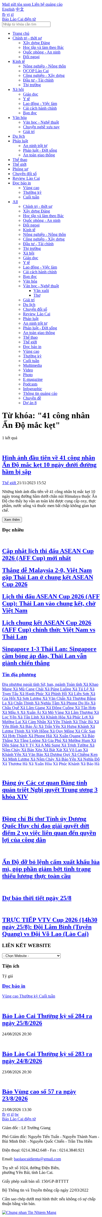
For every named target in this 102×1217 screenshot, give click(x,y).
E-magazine (33, 379)
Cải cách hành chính (40, 108)
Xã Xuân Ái (31, 712)
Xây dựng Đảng (36, 43)
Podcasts (30, 384)
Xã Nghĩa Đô (88, 759)
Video (28, 370)
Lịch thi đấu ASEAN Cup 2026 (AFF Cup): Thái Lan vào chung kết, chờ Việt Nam (51, 603)
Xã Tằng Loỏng (28, 740)
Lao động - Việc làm (40, 103)
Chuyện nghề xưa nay (41, 127)
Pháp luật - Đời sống (40, 150)
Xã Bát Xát (53, 750)
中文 (20, 9)
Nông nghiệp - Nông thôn (44, 66)
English (8, 9)
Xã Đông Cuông (60, 708)
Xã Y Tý (27, 745)
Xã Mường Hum (76, 740)
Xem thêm (12, 520)
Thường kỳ (32, 192)
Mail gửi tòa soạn (17, 4)
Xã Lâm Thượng (79, 712)
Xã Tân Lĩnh (29, 717)
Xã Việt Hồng (37, 731)
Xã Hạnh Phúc (32, 693)
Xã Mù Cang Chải (28, 689)
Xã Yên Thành (60, 722)
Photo (28, 375)
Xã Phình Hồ (56, 693)
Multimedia (32, 365)
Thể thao (20, 159)
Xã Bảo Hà (90, 764)
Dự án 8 (30, 403)
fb (3, 14)
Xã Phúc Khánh (67, 764)
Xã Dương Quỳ (57, 754)
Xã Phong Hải (40, 736)
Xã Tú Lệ (80, 689)
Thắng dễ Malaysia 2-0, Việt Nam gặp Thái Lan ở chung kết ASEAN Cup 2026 (47, 577)
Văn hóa (20, 117)
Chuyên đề (32, 398)
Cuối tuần (31, 197)
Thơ (36, 295)
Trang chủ (21, 33)
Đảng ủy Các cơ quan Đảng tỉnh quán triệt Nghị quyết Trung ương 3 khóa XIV (50, 789)
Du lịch (19, 136)
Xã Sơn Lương (29, 698)
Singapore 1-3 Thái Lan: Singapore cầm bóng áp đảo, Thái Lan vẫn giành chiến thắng (49, 656)
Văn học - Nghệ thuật (41, 122)
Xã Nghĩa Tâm (47, 703)
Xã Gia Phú (52, 740)
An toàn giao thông (39, 155)
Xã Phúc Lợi (77, 717)
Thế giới (19, 164)
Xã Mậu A (11, 712)
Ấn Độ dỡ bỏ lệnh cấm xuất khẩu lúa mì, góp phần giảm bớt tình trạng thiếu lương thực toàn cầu (51, 869)
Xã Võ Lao (73, 750)
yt (8, 14)
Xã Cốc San (85, 731)
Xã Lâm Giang (33, 708)
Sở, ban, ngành (53, 684)
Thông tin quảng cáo (40, 393)
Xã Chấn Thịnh (21, 703)
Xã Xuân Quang (67, 736)
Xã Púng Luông (58, 689)
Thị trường (32, 85)
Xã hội (18, 89)
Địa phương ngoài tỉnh (21, 684)
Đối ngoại (31, 57)
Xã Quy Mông (62, 731)
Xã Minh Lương (16, 759)
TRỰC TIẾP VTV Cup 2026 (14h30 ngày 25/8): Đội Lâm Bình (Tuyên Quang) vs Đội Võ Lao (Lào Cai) (49, 926)
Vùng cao (31, 187)
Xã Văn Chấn (54, 698)
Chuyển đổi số (25, 173)
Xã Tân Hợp (85, 708)
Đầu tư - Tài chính (38, 80)
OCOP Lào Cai (36, 71)
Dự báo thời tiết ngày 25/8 (36, 898)
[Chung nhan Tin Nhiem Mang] (29, 1212)
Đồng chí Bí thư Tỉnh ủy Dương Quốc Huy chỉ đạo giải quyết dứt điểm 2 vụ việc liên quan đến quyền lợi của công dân (49, 829)
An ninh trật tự (35, 145)
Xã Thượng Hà (15, 764)
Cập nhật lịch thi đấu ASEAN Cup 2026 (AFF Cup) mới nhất (48, 554)
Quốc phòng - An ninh (41, 52)
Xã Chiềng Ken (84, 754)
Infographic (32, 389)
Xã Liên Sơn (79, 693)
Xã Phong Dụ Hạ (75, 703)
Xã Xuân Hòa (41, 764)
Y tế (26, 99)
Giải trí (29, 131)
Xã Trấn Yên (49, 726)
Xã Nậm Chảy (42, 759)
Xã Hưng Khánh (75, 726)
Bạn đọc (30, 113)
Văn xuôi (41, 290)
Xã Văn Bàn (33, 754)
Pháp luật (20, 141)
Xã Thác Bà (83, 722)
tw (17, 1114)
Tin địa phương (19, 674)
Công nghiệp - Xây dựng (44, 75)
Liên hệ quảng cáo (47, 4)
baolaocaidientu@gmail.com (37, 1159)
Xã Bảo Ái (28, 726)
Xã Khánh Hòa (53, 717)
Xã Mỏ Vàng (53, 712)
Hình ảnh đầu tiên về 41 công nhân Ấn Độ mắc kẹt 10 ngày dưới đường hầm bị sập (49, 464)
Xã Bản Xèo (32, 750)
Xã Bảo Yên (66, 759)
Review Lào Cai (26, 178)
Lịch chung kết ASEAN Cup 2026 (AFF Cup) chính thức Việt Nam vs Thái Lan (48, 629)
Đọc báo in (22, 183)
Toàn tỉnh (74, 684)
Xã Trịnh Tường (75, 745)
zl (12, 14)
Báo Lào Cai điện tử (19, 19)
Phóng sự (20, 169)
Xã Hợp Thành (15, 736)
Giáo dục (30, 94)
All (15, 201)
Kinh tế (19, 61)
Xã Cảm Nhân (34, 722)
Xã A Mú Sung (48, 745)
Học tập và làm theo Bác (43, 47)
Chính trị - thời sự (27, 38)
